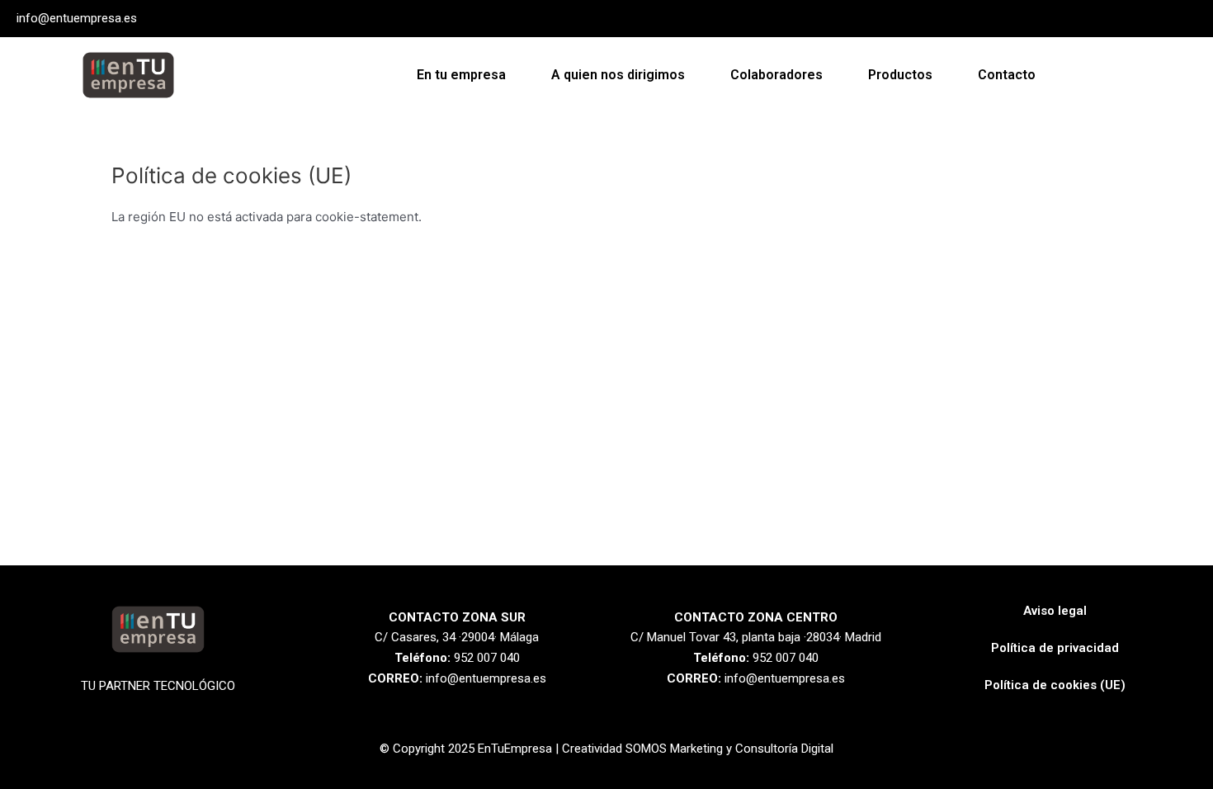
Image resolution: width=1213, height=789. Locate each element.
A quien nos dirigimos (618, 75)
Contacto (1007, 75)
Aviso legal (1055, 610)
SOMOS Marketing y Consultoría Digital (729, 748)
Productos (900, 75)
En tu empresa (461, 75)
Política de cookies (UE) (1055, 685)
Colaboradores (776, 75)
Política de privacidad (1055, 647)
